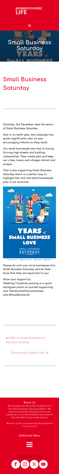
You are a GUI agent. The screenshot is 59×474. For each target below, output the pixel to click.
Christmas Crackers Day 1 (28, 352)
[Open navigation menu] (29, 26)
